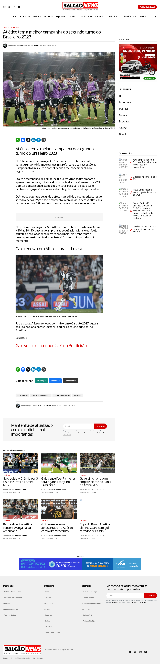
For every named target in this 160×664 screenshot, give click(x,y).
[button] (155, 17)
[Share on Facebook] (23, 140)
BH (121, 96)
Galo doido (77, 395)
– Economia (48, 603)
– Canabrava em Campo (91, 603)
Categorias (49, 586)
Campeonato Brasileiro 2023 (40, 395)
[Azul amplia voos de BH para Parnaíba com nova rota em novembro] (123, 163)
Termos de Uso (83, 433)
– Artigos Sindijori (89, 621)
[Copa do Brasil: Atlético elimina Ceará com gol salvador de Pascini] (97, 509)
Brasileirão (14, 27)
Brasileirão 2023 (22, 395)
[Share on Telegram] (38, 140)
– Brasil (47, 609)
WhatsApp (41, 381)
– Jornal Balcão (88, 598)
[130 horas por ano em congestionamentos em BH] (123, 229)
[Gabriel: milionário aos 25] (123, 178)
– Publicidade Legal (89, 592)
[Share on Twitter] (28, 140)
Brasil (122, 134)
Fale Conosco (38, 658)
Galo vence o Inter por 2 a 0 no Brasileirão (51, 345)
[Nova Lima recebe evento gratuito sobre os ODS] (123, 192)
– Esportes (48, 615)
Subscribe (101, 426)
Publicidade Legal (147, 7)
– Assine (6, 603)
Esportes (124, 121)
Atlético (7, 27)
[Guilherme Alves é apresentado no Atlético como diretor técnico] (59, 509)
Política (123, 109)
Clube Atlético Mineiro (62, 395)
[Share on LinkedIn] (33, 140)
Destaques (86, 586)
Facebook (55, 381)
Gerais (123, 115)
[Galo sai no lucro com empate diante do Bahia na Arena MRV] (97, 463)
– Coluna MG (87, 615)
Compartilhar (70, 381)
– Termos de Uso (9, 615)
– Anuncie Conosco (10, 609)
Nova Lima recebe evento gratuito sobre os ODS (144, 192)
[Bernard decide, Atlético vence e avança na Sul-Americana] (20, 509)
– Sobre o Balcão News (12, 592)
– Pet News (48, 627)
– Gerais (47, 592)
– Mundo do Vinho (89, 609)
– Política (47, 598)
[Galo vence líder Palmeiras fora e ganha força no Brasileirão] (59, 463)
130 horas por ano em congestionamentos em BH (144, 229)
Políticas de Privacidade (138, 602)
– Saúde (47, 621)
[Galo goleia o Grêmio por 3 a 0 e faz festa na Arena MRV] (20, 463)
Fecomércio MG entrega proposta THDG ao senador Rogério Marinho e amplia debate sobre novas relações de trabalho (144, 210)
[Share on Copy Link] (43, 140)
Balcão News (8, 586)
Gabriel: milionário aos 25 (145, 178)
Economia (125, 102)
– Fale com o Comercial (12, 598)
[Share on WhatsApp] (18, 140)
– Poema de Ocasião (52, 633)
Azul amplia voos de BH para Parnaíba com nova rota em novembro (145, 163)
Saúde (123, 128)
